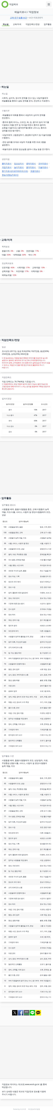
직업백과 (13, 4)
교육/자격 (17, 24)
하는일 (6, 24)
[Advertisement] (26, 56)
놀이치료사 (19, 167)
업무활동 (48, 24)
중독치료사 (31, 163)
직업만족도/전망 (33, 24)
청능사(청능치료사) (10, 175)
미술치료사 (43, 167)
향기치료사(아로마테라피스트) (15, 171)
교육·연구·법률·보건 (18, 17)
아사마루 (23, 1109)
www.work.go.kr (32, 1084)
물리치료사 (6, 163)
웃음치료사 (35, 171)
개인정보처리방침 (34, 1109)
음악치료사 (31, 167)
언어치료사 (43, 163)
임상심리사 (19, 163)
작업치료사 (6, 167)
